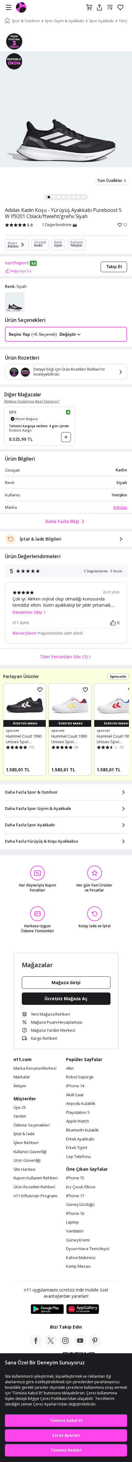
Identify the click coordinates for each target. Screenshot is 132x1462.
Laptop (72, 1222)
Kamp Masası (78, 1266)
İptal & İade (24, 1133)
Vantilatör (75, 1231)
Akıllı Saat (74, 1095)
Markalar (22, 1077)
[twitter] (51, 1345)
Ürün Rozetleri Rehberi (34, 1187)
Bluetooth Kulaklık (82, 1130)
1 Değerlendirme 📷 (59, 224)
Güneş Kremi (78, 1240)
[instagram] (65, 1345)
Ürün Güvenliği (27, 1160)
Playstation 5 (78, 1112)
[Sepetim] (89, 7)
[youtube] (80, 1345)
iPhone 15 (75, 1178)
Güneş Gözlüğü (80, 1204)
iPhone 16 (75, 1213)
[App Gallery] (82, 1309)
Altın (70, 1068)
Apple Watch (77, 1121)
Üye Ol (19, 1107)
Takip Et (114, 266)
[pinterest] (95, 1345)
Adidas (120, 507)
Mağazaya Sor (21, 270)
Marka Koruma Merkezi (35, 1068)
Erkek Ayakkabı (80, 1139)
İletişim (20, 1086)
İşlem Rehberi (26, 1142)
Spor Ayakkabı (101, 21)
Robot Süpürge (80, 1077)
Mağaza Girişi (66, 982)
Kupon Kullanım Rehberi (36, 1178)
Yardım (20, 1116)
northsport (17, 263)
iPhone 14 (75, 1086)
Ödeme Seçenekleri (32, 1125)
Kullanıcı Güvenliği (30, 1151)
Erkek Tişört (76, 1147)
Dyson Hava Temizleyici (87, 1248)
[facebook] (36, 1345)
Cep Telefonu (78, 1156)
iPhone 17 (75, 1196)
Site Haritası (25, 1169)
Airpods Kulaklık (80, 1103)
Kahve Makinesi (80, 1257)
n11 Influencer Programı (35, 1196)
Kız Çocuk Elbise (80, 1187)
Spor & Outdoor (26, 21)
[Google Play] (47, 1309)
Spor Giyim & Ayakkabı (64, 21)
